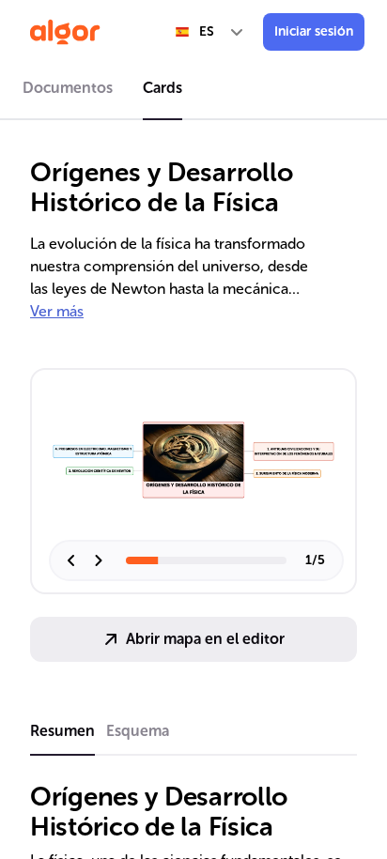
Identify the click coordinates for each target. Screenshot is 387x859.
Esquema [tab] (137, 731)
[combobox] (210, 32)
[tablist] (193, 91)
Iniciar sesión (313, 31)
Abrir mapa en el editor (205, 639)
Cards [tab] (162, 88)
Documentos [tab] (68, 88)
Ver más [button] (57, 311)
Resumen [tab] (62, 731)
